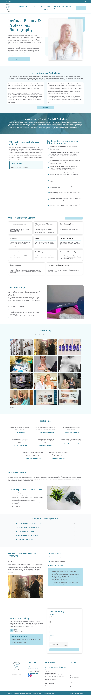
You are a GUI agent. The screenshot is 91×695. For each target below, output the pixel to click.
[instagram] (85, 1)
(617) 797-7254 (18, 631)
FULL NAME (52, 614)
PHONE (51, 619)
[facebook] (83, 1)
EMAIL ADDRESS (53, 625)
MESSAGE (51, 635)
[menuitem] (21, 6)
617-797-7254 (9, 1)
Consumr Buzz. (50, 693)
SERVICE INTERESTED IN (54, 630)
